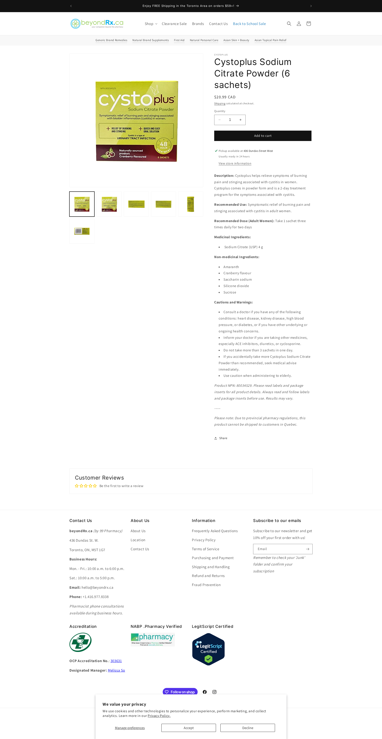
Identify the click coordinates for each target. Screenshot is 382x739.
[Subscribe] (307, 549)
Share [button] (223, 438)
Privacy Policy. (159, 715)
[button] (150, 24)
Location (138, 539)
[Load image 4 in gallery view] (163, 204)
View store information (235, 163)
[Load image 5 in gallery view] (190, 204)
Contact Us (140, 549)
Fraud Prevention (206, 584)
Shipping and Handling (211, 566)
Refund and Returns (208, 575)
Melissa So (116, 670)
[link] (153, 645)
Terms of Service (205, 549)
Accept (189, 728)
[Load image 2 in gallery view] (109, 204)
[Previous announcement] (71, 6)
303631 (116, 660)
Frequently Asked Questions (215, 530)
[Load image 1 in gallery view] (81, 204)
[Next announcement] (311, 6)
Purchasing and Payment (213, 557)
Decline (247, 728)
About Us (138, 530)
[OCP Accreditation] (80, 654)
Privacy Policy (204, 539)
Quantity (219, 111)
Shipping (219, 103)
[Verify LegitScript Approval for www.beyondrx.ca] (208, 664)
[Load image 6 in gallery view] (81, 231)
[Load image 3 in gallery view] (136, 204)
